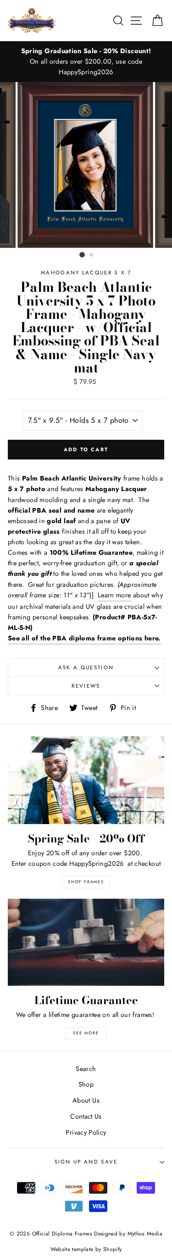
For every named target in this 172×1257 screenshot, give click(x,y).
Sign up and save (86, 1161)
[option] (86, 61)
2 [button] (91, 255)
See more (86, 1033)
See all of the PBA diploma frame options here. (84, 638)
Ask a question (86, 667)
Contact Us (86, 1116)
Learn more (114, 595)
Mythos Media (145, 1233)
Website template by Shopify (86, 1249)
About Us (86, 1100)
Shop (86, 1084)
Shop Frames (86, 882)
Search (86, 1068)
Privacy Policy (86, 1132)
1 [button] (82, 254)
